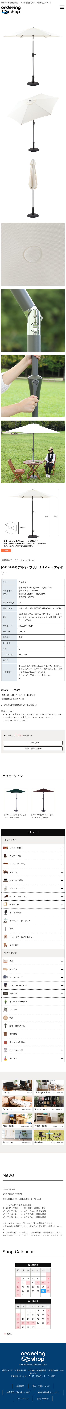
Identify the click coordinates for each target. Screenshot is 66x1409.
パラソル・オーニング (51, 714)
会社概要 (20, 1386)
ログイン (19, 735)
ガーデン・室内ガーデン (23, 717)
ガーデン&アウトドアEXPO (15, 720)
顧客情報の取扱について (48, 1392)
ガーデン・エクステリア (29, 714)
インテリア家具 (10, 714)
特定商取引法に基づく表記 (18, 1392)
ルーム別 (7, 717)
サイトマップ (23, 1398)
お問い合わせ (43, 1398)
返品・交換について (41, 1386)
